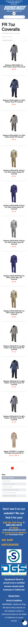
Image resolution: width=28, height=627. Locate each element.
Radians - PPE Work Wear (10, 495)
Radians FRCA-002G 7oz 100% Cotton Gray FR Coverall (14, 66)
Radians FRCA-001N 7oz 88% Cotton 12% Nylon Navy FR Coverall (14, 383)
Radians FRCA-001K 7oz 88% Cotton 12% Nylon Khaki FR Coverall (14, 347)
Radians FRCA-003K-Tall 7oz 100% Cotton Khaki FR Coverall (14, 312)
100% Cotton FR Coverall (10, 492)
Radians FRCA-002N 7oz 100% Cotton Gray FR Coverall (14, 101)
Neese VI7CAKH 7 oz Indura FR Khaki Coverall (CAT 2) (14, 452)
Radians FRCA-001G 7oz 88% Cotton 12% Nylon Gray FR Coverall (14, 418)
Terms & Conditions (14, 600)
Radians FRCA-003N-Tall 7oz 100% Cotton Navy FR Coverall (14, 277)
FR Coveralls (7, 481)
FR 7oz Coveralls (8, 487)
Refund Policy (14, 596)
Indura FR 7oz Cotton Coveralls (11, 490)
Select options (14, 60)
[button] (14, 13)
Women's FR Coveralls (9, 484)
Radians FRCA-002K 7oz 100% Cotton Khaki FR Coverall (14, 136)
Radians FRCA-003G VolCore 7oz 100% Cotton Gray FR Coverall (14, 242)
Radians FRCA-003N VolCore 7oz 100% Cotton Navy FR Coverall (14, 207)
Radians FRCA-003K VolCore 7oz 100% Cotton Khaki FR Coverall (14, 172)
